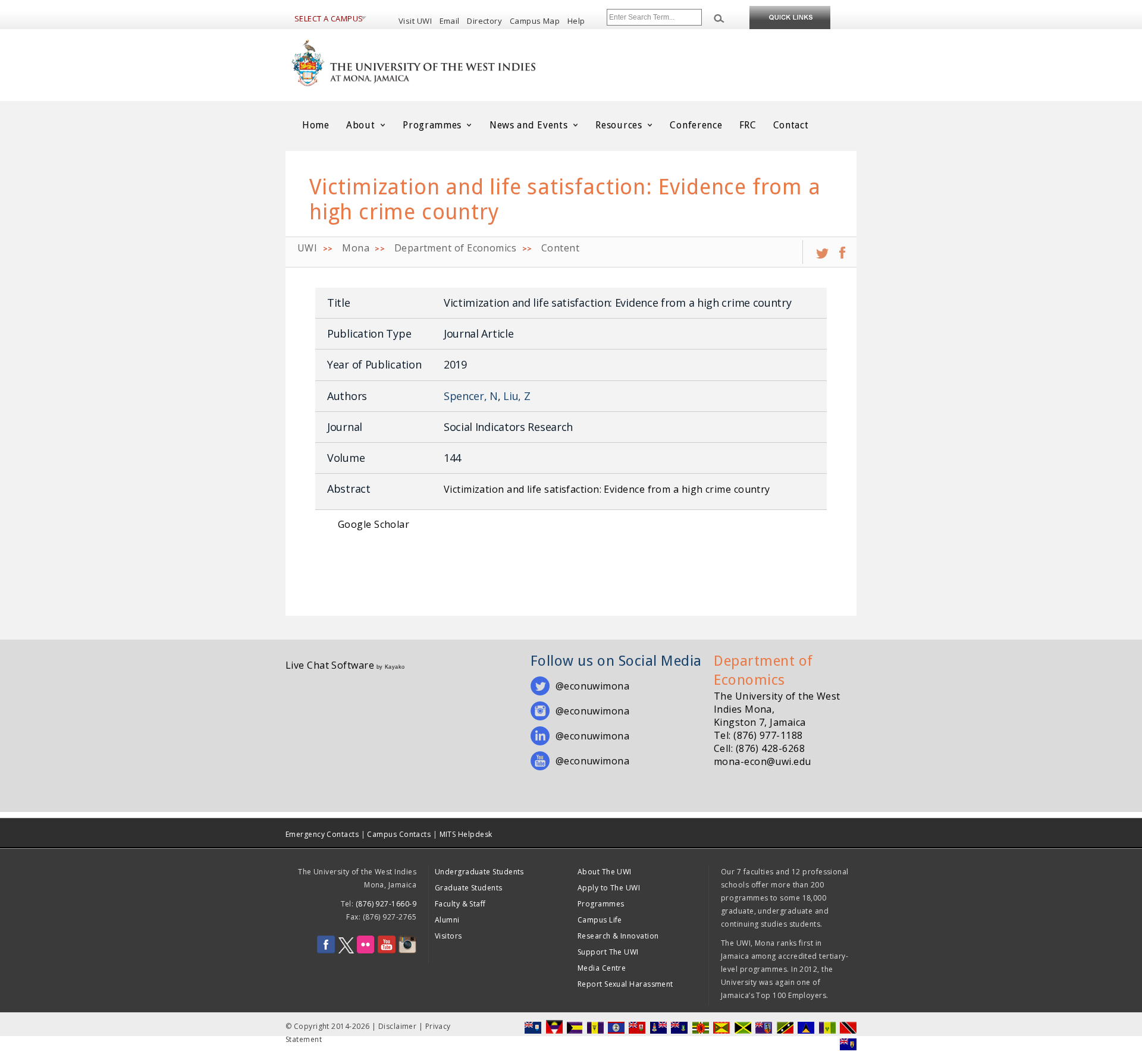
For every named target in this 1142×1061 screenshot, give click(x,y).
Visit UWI (415, 20)
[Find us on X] (346, 951)
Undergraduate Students (479, 872)
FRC (748, 125)
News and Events (530, 125)
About (362, 125)
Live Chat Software (330, 665)
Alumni (447, 920)
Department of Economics (455, 247)
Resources (620, 125)
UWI (307, 247)
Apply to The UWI (609, 888)
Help (576, 20)
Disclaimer (397, 1026)
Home (316, 125)
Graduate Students (469, 888)
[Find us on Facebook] (326, 951)
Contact (791, 125)
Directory (484, 20)
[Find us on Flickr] (365, 951)
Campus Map (535, 20)
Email (450, 20)
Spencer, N (471, 396)
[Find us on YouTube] (387, 951)
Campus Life (600, 920)
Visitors (448, 936)
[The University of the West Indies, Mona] (446, 62)
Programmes (434, 125)
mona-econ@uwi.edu (762, 761)
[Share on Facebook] (842, 248)
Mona (355, 247)
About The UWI (605, 872)
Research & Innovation (618, 936)
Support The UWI (608, 952)
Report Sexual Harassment (625, 984)
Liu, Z (516, 396)
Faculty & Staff (460, 904)
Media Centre (602, 968)
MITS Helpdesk (466, 834)
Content (560, 247)
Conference (696, 125)
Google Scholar (373, 524)
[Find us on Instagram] (407, 951)
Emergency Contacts (322, 834)
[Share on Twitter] (822, 248)
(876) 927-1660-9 (386, 904)
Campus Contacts (399, 834)
